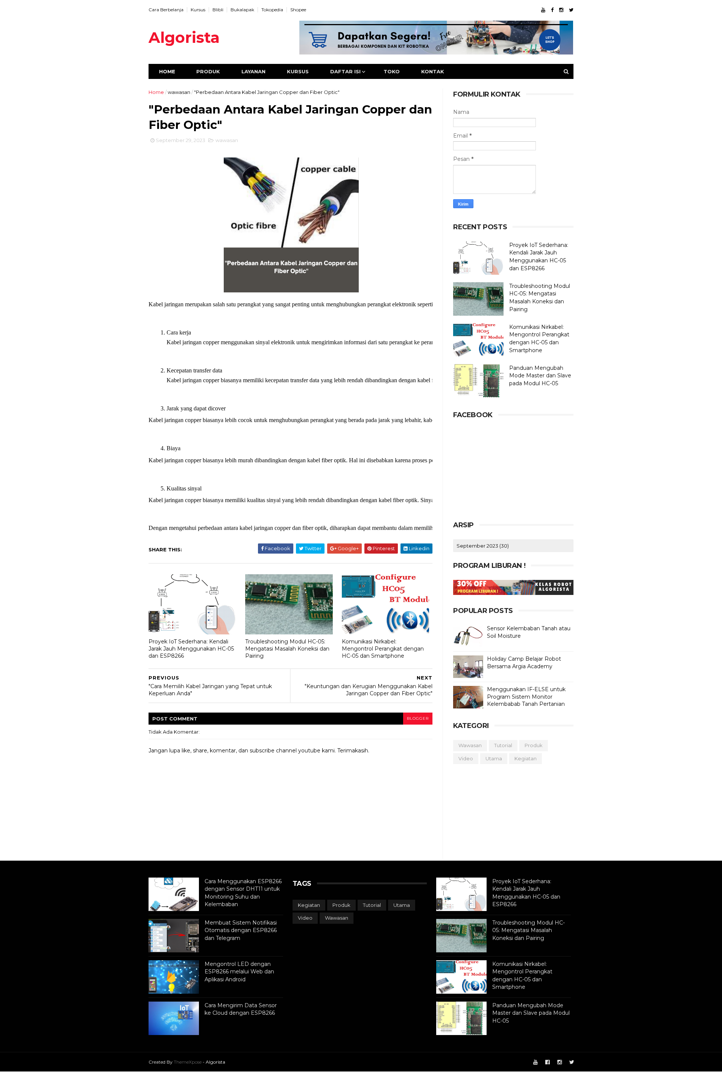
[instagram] (561, 10)
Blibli (217, 9)
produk (534, 745)
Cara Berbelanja (166, 9)
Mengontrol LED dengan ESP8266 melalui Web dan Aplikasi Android (239, 972)
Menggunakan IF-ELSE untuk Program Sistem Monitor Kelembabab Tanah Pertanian (526, 696)
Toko (392, 71)
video (465, 758)
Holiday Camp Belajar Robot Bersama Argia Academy (524, 662)
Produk (208, 71)
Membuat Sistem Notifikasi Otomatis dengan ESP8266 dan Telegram (241, 930)
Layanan (253, 71)
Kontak (432, 71)
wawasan (179, 92)
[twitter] (571, 10)
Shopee (298, 9)
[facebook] (552, 10)
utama (493, 758)
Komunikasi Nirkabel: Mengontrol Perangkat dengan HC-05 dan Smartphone (383, 648)
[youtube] (543, 10)
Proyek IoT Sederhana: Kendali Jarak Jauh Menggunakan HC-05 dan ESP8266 (191, 648)
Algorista (184, 37)
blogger (418, 718)
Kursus (198, 9)
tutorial (503, 745)
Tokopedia (272, 9)
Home (167, 71)
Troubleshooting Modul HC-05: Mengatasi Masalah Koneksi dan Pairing (287, 648)
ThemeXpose (188, 1062)
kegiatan (525, 758)
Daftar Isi (345, 71)
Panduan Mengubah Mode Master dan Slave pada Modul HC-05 (540, 376)
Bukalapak (242, 9)
